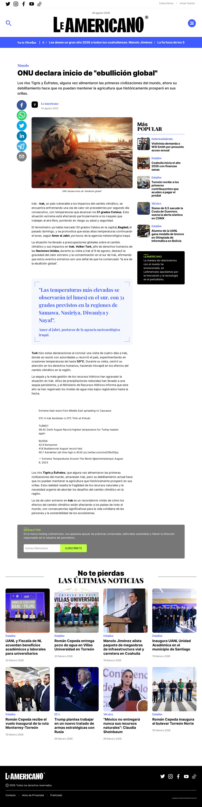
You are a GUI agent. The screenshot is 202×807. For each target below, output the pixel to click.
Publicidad (56, 795)
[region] (114, 42)
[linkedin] (22, 136)
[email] (22, 156)
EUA (57, 714)
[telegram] (22, 146)
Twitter (8, 4)
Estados (156, 158)
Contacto (11, 795)
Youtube (31, 4)
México (156, 203)
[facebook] (22, 105)
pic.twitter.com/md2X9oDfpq (100, 452)
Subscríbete (73, 548)
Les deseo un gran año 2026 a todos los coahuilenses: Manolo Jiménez (92, 42)
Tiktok (39, 4)
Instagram (15, 4)
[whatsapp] (22, 115)
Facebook (23, 4)
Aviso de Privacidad (33, 795)
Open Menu (9, 23)
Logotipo (101, 25)
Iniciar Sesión (187, 3)
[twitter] (22, 126)
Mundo (23, 65)
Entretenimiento (162, 139)
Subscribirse (166, 3)
